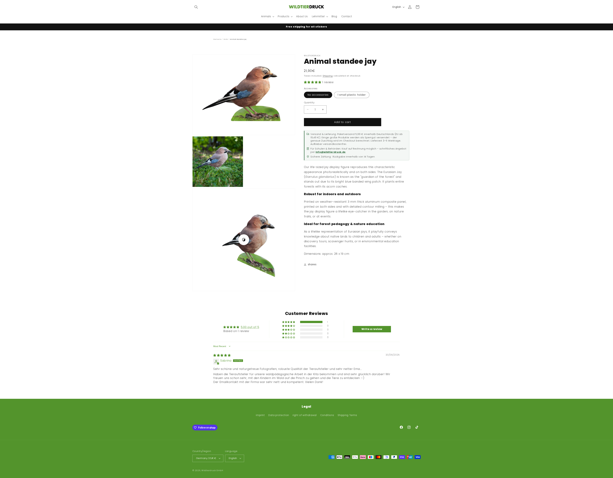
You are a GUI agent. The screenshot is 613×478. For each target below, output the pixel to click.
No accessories (318, 94)
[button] (196, 7)
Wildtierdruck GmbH (212, 470)
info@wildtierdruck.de (331, 152)
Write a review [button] (371, 329)
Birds (226, 39)
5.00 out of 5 (250, 327)
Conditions (327, 415)
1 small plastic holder (352, 94)
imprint (260, 415)
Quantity (309, 102)
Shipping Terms (347, 415)
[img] (222, 355)
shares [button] (312, 264)
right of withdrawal (305, 415)
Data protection (278, 415)
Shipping (328, 75)
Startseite (217, 39)
